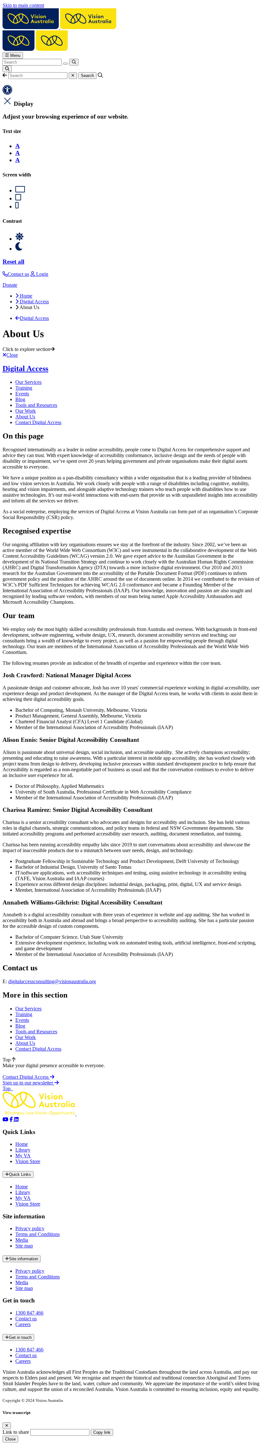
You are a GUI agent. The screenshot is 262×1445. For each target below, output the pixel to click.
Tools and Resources (36, 405)
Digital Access (25, 368)
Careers (23, 1324)
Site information (23, 1258)
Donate (10, 285)
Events (22, 393)
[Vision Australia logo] (59, 27)
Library (22, 1150)
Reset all (13, 261)
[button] (5, 75)
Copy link (102, 1432)
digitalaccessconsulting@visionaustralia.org (52, 981)
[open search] (7, 69)
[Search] (74, 62)
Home (21, 1144)
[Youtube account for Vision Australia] (5, 1119)
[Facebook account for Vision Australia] (12, 1119)
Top (7, 1059)
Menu (14, 55)
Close (10, 1439)
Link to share (16, 1432)
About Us (25, 416)
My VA (23, 1155)
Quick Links (20, 1174)
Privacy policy (29, 1228)
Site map (24, 1245)
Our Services (28, 382)
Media (21, 1240)
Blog (20, 399)
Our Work (25, 411)
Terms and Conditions (37, 1234)
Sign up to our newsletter (28, 1082)
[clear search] (65, 64)
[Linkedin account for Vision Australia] (16, 1119)
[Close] (7, 1425)
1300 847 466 (29, 1313)
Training (23, 388)
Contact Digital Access (38, 422)
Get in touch (20, 1337)
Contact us (26, 1318)
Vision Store (27, 1161)
